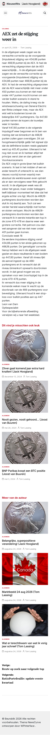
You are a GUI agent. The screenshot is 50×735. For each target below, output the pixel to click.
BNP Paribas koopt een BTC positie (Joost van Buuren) (23, 472)
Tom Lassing (26, 47)
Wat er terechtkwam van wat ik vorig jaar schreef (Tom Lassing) (24, 645)
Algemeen (5, 364)
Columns (5, 28)
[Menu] (5, 13)
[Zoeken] (45, 13)
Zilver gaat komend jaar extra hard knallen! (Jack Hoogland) (23, 370)
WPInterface (27, 725)
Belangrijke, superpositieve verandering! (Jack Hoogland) (20, 542)
